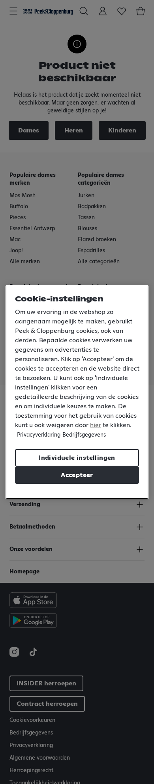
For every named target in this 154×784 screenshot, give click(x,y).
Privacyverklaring (38, 435)
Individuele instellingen (77, 458)
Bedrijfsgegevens (84, 435)
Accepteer (77, 475)
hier (95, 425)
